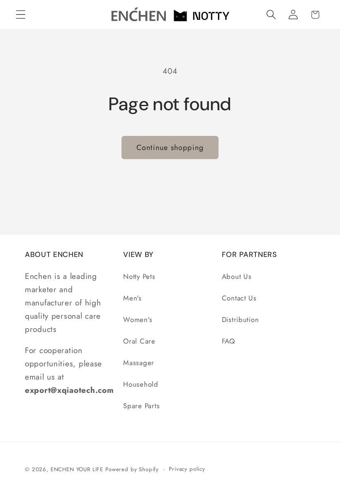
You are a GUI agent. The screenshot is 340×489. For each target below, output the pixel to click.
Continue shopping (170, 147)
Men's (132, 298)
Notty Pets (139, 276)
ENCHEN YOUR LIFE (77, 469)
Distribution (240, 319)
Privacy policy (187, 469)
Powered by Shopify (132, 469)
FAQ (228, 341)
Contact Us (239, 298)
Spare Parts (141, 406)
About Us (237, 276)
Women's (137, 319)
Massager (138, 363)
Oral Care (139, 341)
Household (140, 384)
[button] (21, 15)
